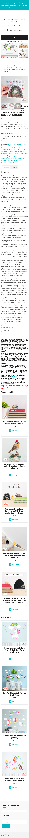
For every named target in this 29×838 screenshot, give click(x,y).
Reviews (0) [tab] (14, 167)
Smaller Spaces (11, 67)
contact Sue (14, 376)
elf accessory (4, 157)
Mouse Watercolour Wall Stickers (9, 147)
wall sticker (12, 160)
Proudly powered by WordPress (9, 834)
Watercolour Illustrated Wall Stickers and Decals (13, 151)
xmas (12, 162)
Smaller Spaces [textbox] (14, 811)
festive (18, 157)
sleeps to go (14, 158)
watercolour (19, 160)
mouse (22, 157)
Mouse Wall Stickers (19, 146)
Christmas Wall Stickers (7, 146)
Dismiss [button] (18, 7)
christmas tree (22, 155)
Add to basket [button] (15, 430)
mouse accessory (5, 158)
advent (10, 155)
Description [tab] (6, 167)
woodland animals (6, 162)
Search (6, 826)
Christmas (15, 155)
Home (4, 66)
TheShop (3, 836)
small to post (21, 158)
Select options (16, 475)
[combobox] (14, 811)
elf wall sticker (12, 157)
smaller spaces (5, 160)
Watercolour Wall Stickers (8, 153)
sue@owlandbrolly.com (8, 383)
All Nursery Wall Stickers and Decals (16, 144)
